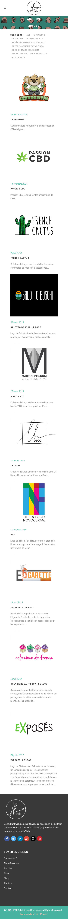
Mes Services (11, 863)
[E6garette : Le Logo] (34, 575)
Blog (6, 873)
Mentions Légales (29, 914)
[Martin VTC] (34, 364)
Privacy (44, 914)
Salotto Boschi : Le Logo (25, 327)
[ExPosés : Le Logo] (34, 728)
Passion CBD (17, 189)
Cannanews (17, 119)
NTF (12, 534)
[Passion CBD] (34, 156)
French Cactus (19, 258)
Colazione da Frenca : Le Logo (28, 684)
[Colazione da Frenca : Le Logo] (34, 651)
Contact (8, 888)
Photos (8, 883)
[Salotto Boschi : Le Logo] (34, 295)
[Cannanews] (34, 87)
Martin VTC (17, 396)
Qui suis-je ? (10, 858)
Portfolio (8, 868)
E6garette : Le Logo (22, 607)
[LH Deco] (34, 433)
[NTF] (34, 502)
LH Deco (15, 465)
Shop (6, 878)
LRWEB (32, 25)
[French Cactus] (34, 226)
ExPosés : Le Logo (20, 760)
